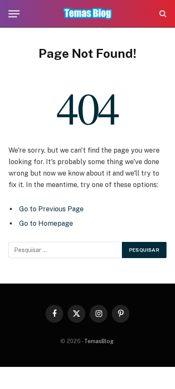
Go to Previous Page (51, 209)
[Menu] (14, 13)
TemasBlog (98, 341)
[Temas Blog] (87, 13)
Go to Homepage (46, 223)
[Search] (162, 13)
